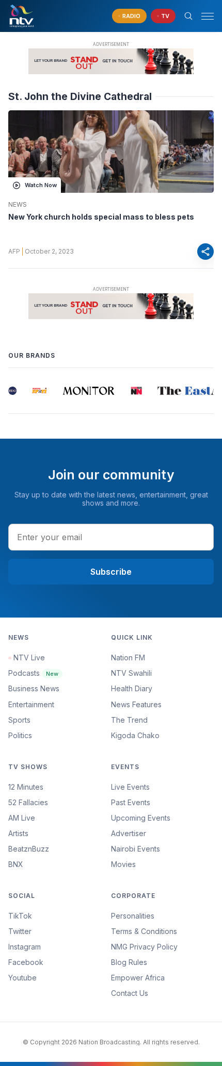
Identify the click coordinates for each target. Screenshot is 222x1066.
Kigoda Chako (135, 735)
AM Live (21, 817)
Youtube (22, 977)
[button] (203, 16)
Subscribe (111, 572)
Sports (19, 719)
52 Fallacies (28, 802)
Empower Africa (138, 977)
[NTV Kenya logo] (21, 16)
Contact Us (129, 993)
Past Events (130, 802)
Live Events (130, 786)
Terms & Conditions (144, 931)
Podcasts (33, 673)
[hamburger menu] (207, 16)
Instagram (24, 946)
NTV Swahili (131, 673)
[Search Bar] (188, 16)
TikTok (20, 915)
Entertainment (31, 704)
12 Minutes (25, 786)
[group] (10, 391)
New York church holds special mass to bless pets (101, 216)
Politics (20, 735)
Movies (123, 864)
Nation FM (128, 657)
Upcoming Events (140, 817)
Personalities (132, 915)
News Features (136, 704)
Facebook (25, 962)
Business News (33, 688)
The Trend (129, 719)
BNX (15, 864)
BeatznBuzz (28, 848)
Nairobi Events (135, 848)
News (17, 204)
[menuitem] (162, 849)
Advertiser (128, 833)
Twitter (19, 931)
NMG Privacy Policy (144, 946)
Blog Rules (129, 962)
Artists (18, 833)
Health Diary (131, 688)
